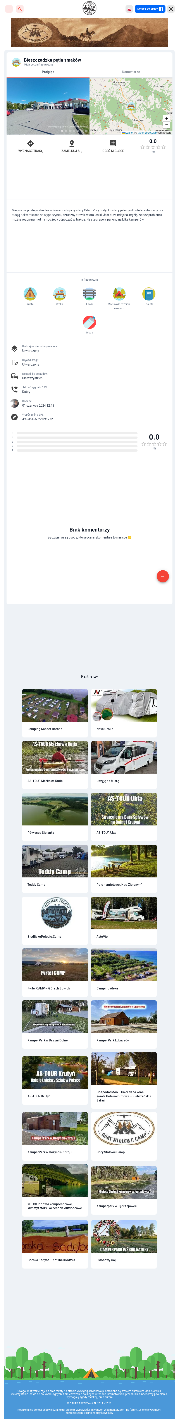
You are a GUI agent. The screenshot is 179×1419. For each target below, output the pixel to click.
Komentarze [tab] (131, 72)
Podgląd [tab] (48, 72)
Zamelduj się (71, 151)
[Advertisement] (89, 179)
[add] (163, 576)
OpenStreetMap (147, 132)
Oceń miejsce (113, 151)
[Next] (83, 106)
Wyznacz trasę (30, 151)
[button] (131, 106)
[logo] (89, 8)
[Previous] (14, 106)
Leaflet (129, 132)
